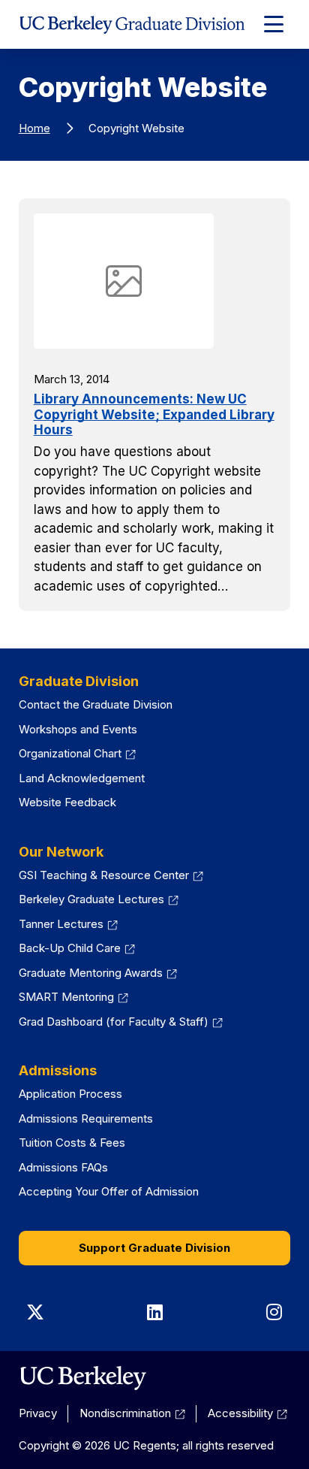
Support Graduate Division (154, 1248)
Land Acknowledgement (82, 778)
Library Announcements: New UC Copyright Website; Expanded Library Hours (154, 414)
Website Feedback (67, 802)
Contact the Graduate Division (95, 704)
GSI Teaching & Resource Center (104, 875)
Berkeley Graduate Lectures (91, 899)
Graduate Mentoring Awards (91, 973)
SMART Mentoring (66, 997)
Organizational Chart (70, 753)
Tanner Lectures (61, 924)
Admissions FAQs (63, 1167)
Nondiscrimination (125, 1413)
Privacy (38, 1413)
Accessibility (240, 1413)
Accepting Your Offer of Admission (109, 1191)
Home (34, 128)
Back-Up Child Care (70, 948)
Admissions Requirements (86, 1118)
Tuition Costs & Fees (72, 1142)
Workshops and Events (78, 729)
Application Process (70, 1094)
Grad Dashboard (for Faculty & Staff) (113, 1021)
